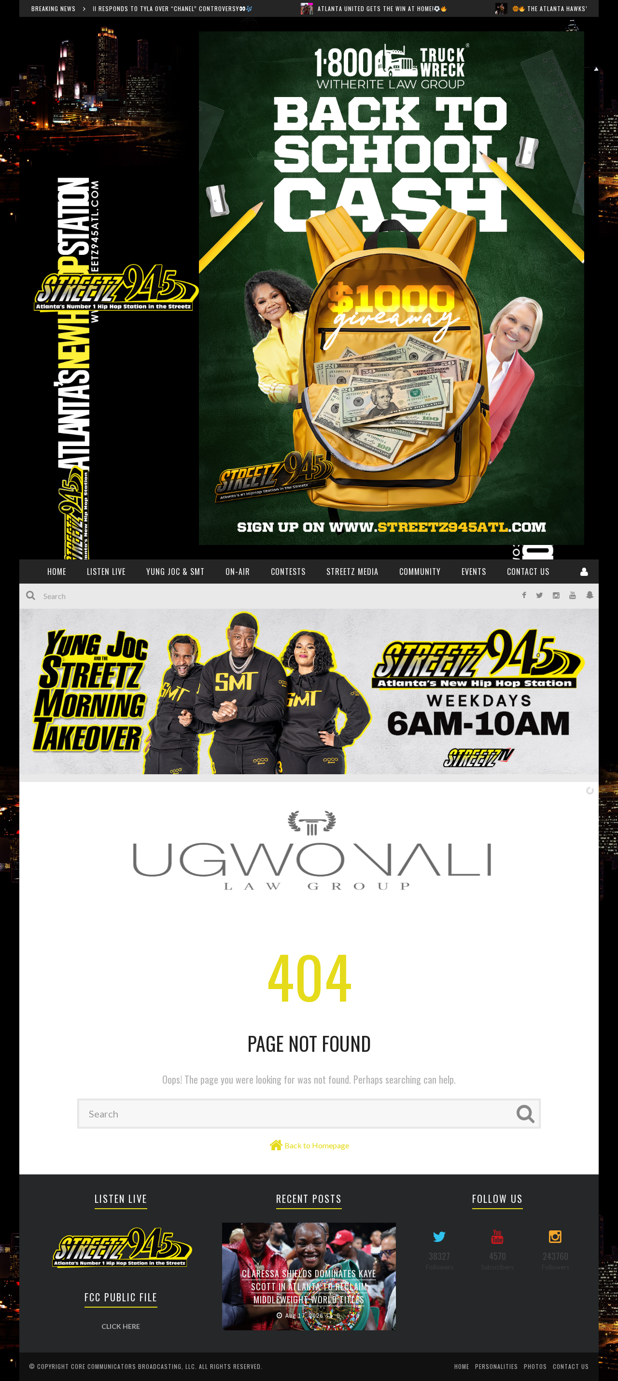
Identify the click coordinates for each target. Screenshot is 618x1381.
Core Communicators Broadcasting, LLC (133, 1366)
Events (474, 571)
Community (420, 571)
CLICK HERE (120, 1326)
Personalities (496, 1366)
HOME (56, 571)
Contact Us (528, 571)
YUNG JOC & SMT (175, 571)
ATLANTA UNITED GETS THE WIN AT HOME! (279, 8)
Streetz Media (352, 571)
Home (461, 1366)
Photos (535, 1366)
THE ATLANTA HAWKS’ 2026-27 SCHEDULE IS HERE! (501, 8)
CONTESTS (288, 571)
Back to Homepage (316, 1145)
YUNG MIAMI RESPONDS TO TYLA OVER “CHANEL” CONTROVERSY (309, 1293)
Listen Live (106, 571)
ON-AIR (237, 571)
